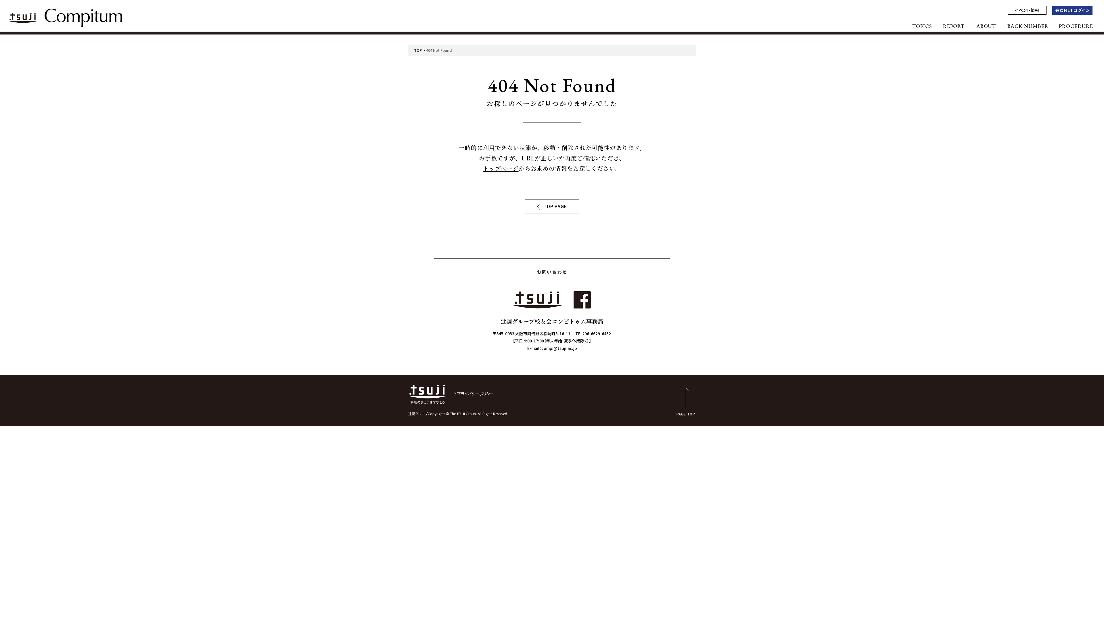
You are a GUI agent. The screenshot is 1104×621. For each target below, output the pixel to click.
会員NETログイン (1072, 10)
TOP (418, 50)
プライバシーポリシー (475, 393)
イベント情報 (1027, 10)
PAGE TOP (685, 413)
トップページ (501, 168)
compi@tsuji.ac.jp (559, 348)
